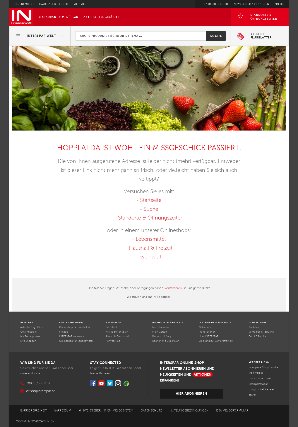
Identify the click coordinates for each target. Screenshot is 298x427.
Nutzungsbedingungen (189, 410)
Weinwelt (81, 4)
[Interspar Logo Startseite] (21, 17)
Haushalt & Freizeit (54, 4)
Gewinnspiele (28, 331)
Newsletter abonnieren (251, 4)
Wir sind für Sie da (37, 362)
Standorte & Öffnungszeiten (150, 218)
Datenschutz (151, 410)
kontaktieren (173, 288)
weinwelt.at (256, 372)
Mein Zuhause (160, 327)
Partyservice (113, 341)
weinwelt (150, 257)
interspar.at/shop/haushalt (264, 367)
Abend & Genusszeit (118, 336)
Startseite (150, 200)
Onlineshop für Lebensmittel (76, 341)
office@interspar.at (40, 391)
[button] (40, 35)
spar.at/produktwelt (260, 378)
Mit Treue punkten (31, 336)
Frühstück (111, 327)
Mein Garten (159, 331)
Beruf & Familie (258, 336)
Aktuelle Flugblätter (102, 17)
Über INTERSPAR (208, 336)
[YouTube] (101, 383)
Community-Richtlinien (35, 421)
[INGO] (126, 383)
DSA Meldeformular (232, 410)
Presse (279, 4)
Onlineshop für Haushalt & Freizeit (74, 329)
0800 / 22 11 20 (39, 383)
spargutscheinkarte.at (261, 389)
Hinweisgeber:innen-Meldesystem (106, 410)
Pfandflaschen (207, 331)
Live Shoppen (28, 341)
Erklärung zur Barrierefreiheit (216, 341)
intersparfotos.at (258, 384)
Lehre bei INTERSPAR (261, 331)
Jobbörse (254, 327)
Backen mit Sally (161, 336)
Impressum (62, 410)
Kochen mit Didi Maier (165, 341)
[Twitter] (110, 383)
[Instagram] (118, 383)
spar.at (252, 395)
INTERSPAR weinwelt (71, 336)
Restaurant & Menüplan (58, 17)
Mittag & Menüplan (117, 331)
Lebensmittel (24, 4)
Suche (216, 36)
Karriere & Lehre (216, 4)
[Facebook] (93, 383)
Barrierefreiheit (33, 410)
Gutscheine (205, 327)
